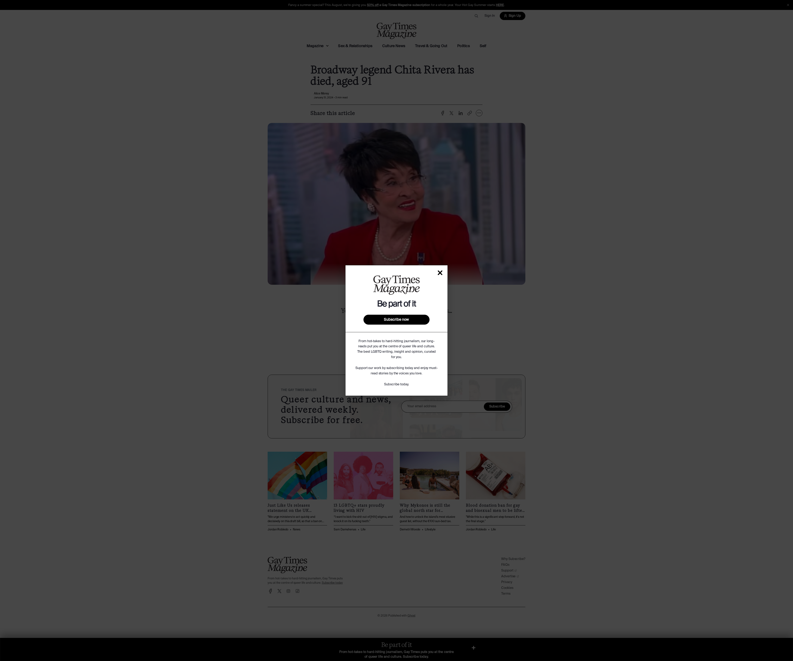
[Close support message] (440, 273)
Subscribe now (396, 320)
